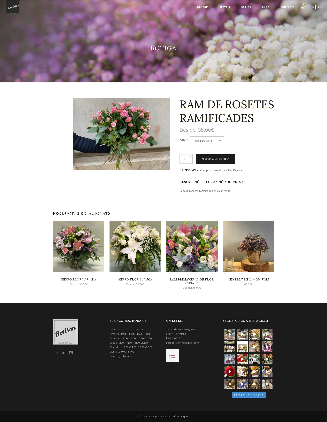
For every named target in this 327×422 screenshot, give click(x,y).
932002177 (175, 338)
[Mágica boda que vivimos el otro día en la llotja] (254, 384)
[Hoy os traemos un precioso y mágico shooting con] (242, 371)
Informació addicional (224, 182)
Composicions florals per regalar (221, 170)
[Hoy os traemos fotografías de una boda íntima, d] (267, 384)
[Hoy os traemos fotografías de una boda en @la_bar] (267, 346)
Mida (184, 139)
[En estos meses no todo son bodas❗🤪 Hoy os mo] (254, 346)
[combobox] (207, 140)
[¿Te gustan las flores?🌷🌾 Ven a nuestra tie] (242, 384)
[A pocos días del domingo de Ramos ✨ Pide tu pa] (254, 371)
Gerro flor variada (78, 279)
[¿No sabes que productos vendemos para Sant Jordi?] (242, 359)
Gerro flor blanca (135, 279)
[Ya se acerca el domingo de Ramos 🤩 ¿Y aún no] (267, 371)
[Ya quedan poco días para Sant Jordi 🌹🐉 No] (254, 359)
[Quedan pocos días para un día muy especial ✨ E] (242, 346)
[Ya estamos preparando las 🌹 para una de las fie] (267, 359)
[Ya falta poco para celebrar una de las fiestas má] (229, 371)
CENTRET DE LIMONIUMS (248, 279)
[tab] (190, 182)
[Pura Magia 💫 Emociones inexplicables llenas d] (229, 346)
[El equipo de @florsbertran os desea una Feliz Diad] (229, 359)
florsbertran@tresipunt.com (182, 342)
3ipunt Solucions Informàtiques (171, 416)
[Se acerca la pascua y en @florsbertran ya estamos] (229, 384)
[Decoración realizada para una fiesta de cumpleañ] (254, 334)
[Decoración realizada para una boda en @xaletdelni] (267, 334)
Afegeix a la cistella (216, 159)
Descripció (190, 182)
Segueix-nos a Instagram (250, 394)
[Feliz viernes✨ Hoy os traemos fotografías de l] (242, 334)
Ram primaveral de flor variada (192, 281)
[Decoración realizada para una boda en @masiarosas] (229, 334)
